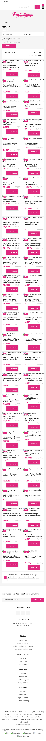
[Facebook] (18, 613)
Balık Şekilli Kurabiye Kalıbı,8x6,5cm (11, 496)
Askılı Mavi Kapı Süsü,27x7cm (9, 417)
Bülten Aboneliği (23, 701)
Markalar (23, 674)
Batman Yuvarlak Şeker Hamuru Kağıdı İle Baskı (11, 556)
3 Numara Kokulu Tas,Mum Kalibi (31, 165)
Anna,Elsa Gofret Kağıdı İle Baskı (31, 281)
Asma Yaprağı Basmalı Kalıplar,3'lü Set (12, 437)
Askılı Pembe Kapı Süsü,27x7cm (32, 419)
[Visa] (7, 733)
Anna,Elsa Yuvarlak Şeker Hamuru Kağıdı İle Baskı (11, 318)
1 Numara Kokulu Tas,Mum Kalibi (9, 107)
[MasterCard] (16, 733)
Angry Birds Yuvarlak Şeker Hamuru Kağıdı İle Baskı (11, 281)
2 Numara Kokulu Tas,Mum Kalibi (31, 144)
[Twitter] (23, 613)
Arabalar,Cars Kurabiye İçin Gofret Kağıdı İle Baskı (12, 379)
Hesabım (23, 692)
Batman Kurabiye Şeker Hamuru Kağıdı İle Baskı (33, 514)
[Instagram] (28, 613)
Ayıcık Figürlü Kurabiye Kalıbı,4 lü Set (34, 474)
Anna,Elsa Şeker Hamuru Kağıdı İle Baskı (10, 300)
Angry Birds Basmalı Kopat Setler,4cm (11, 223)
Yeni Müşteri (23, 722)
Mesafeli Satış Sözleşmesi (23, 649)
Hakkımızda (23, 640)
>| (5, 580)
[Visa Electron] (23, 736)
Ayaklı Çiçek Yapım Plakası (32, 454)
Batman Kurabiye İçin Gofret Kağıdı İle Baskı (12, 514)
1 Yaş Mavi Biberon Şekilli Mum (10, 123)
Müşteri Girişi (25, 719)
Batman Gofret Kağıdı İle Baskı (33, 496)
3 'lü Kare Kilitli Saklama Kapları (9, 165)
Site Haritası (23, 664)
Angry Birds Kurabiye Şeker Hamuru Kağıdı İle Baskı (33, 244)
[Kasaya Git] (39, 2)
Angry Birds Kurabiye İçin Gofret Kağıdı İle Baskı (11, 244)
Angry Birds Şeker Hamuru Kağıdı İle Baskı (10, 263)
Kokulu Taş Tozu (24, 712)
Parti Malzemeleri (26, 714)
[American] (27, 733)
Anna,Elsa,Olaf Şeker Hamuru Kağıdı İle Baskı (11, 339)
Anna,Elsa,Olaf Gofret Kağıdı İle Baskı (33, 318)
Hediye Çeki (23, 677)
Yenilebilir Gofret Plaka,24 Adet (31, 64)
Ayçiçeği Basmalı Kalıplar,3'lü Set (10, 474)
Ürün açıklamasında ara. (12, 39)
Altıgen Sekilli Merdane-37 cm (9, 200)
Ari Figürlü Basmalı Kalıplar (32, 398)
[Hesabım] (43, 2)
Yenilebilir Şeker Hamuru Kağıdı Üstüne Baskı (12, 85)
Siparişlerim (23, 695)
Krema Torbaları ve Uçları (31, 717)
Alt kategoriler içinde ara (12, 42)
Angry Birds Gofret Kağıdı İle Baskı (32, 223)
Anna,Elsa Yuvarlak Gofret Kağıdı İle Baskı (33, 300)
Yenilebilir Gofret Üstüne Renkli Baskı (32, 85)
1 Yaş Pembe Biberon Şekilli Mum (33, 125)
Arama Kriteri (6, 30)
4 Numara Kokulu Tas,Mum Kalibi (31, 183)
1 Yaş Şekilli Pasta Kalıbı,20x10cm (10, 144)
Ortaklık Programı (23, 680)
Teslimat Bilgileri (23, 643)
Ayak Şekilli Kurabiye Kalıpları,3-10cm (11, 456)
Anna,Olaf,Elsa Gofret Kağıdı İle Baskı (33, 339)
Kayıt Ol (37, 600)
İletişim (23, 658)
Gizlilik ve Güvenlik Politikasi (23, 646)
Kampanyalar (23, 682)
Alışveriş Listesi (37, 719)
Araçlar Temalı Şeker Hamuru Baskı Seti (11, 400)
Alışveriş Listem (23, 698)
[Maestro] (37, 733)
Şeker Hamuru (37, 712)
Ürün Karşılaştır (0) (10, 52)
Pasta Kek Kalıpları (11, 714)
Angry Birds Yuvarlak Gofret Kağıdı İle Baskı (33, 263)
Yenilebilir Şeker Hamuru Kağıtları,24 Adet (11, 66)
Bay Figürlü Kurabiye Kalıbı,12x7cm (33, 556)
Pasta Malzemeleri (9, 712)
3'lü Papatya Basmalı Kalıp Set (11, 183)
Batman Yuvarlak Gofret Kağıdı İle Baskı (33, 535)
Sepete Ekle (13, 74)
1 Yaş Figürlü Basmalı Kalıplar (33, 105)
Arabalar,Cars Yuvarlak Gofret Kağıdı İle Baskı (33, 379)
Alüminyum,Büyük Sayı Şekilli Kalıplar (33, 202)
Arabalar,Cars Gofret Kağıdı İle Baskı (33, 358)
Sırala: (31, 55)
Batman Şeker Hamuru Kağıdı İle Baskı (12, 535)
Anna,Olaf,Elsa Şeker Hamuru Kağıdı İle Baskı (11, 358)
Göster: (34, 52)
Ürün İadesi (23, 661)
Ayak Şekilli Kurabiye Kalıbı (33, 435)
